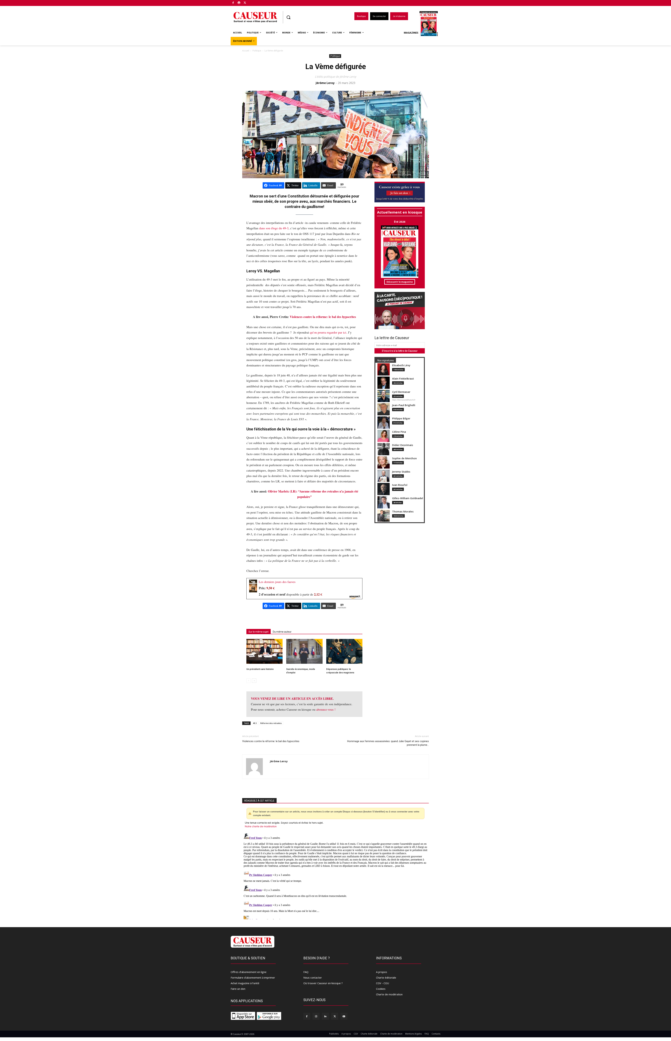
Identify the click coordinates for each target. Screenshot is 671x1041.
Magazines (411, 32)
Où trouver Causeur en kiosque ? (323, 983)
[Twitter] (244, 3)
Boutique (253, 2)
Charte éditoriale (386, 977)
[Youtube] (344, 1016)
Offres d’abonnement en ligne (248, 972)
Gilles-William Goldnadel (407, 498)
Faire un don (238, 988)
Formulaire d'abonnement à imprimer (253, 977)
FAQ (305, 972)
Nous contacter (312, 977)
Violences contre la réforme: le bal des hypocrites (323, 316)
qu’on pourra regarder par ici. (328, 332)
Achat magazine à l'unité (245, 983)
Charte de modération (389, 994)
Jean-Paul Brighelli (403, 405)
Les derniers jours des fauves (277, 582)
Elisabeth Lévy (401, 365)
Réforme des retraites (271, 723)
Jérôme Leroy (325, 83)
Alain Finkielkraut (403, 378)
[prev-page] (248, 680)
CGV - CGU (382, 983)
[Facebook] (233, 3)
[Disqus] (335, 875)
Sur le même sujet (258, 631)
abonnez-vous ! (326, 709)
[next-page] (254, 680)
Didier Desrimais (402, 445)
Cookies (380, 988)
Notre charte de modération (261, 826)
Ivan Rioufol (399, 485)
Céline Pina (399, 431)
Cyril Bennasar (401, 392)
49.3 (255, 723)
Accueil (245, 50)
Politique (256, 50)
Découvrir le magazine (400, 281)
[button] (288, 17)
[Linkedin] (325, 1016)
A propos (381, 972)
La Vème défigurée (335, 66)
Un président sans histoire (260, 669)
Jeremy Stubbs (401, 471)
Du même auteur (282, 631)
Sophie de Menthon (404, 458)
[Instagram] (316, 1016)
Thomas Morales (403, 511)
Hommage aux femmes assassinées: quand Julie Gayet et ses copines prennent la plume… (388, 743)
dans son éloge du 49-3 (273, 228)
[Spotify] (239, 3)
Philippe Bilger (401, 418)
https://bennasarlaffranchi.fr (403, 400)
